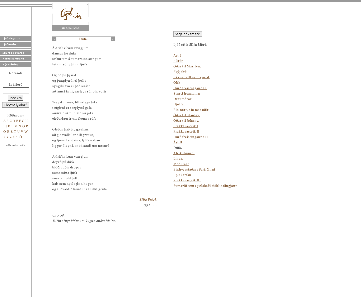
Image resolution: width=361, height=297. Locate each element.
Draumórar (182, 99)
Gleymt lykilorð (16, 105)
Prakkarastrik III (187, 180)
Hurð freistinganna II (190, 137)
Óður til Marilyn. (187, 66)
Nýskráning (11, 64)
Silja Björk (148, 199)
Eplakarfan (182, 175)
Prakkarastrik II (186, 131)
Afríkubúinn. (183, 153)
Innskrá (16, 98)
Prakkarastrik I (185, 126)
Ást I (177, 55)
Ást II (177, 142)
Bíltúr (178, 61)
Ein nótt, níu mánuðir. (191, 110)
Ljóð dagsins (11, 38)
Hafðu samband (13, 58)
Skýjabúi (180, 72)
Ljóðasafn (9, 44)
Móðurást (181, 164)
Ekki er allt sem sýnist (191, 77)
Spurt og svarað (13, 52)
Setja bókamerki (188, 34)
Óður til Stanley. (186, 115)
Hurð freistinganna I (190, 88)
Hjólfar (179, 104)
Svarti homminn (186, 93)
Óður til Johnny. (186, 121)
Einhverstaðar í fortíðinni (194, 169)
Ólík (176, 83)
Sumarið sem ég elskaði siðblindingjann (205, 186)
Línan (178, 159)
